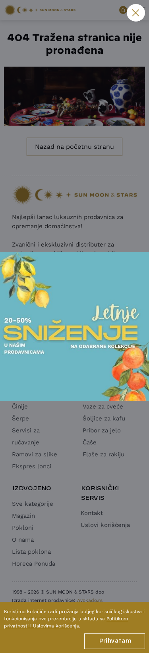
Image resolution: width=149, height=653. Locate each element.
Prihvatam (115, 641)
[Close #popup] (136, 13)
